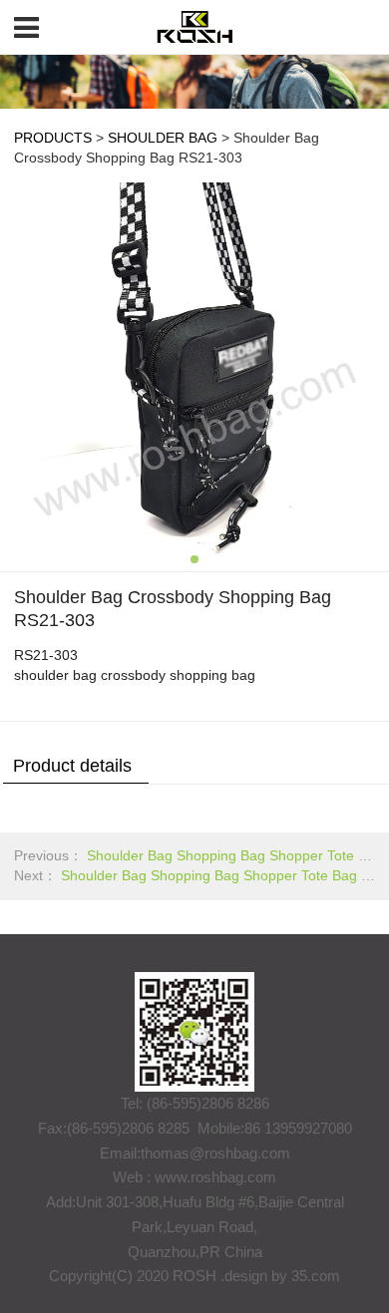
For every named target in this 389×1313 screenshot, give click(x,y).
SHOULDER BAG (162, 138)
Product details (72, 766)
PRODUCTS (53, 138)
